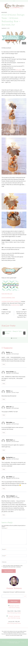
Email (4, 555)
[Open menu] (14, 1)
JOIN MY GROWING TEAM (8, 297)
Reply (4, 364)
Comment (4, 528)
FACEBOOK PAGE (15, 305)
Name (4, 549)
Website (4, 562)
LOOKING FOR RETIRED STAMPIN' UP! (11, 301)
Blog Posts (4, 12)
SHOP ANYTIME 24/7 (7, 293)
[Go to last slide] (4, 333)
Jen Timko (9, 477)
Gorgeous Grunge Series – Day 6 (6, 311)
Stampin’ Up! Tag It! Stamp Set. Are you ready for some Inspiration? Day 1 (21, 313)
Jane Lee (8, 407)
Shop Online (17, 613)
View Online (10, 613)
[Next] (24, 333)
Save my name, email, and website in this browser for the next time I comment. (12, 566)
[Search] (25, 596)
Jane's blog (18, 69)
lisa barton (9, 457)
